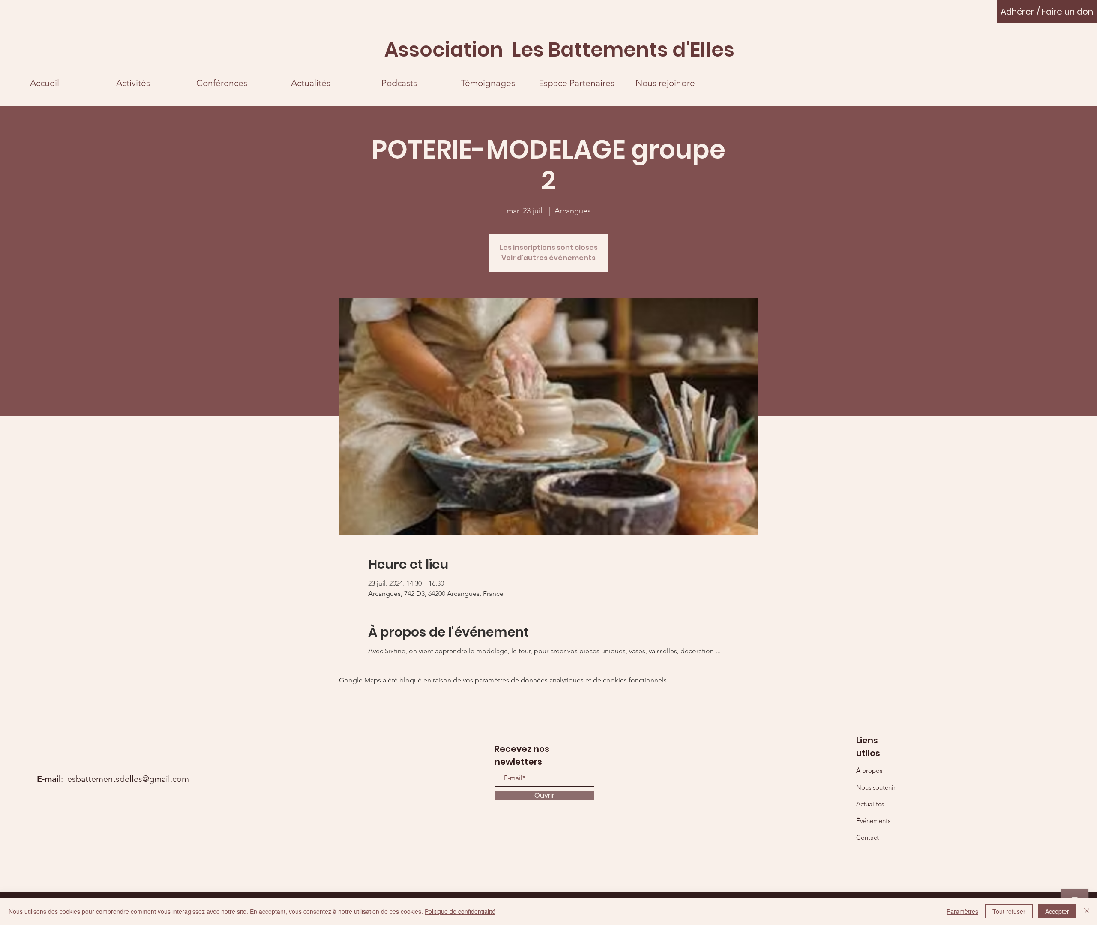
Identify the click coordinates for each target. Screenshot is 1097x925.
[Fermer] (1087, 911)
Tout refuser (1008, 911)
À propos (869, 770)
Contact (867, 837)
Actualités (870, 804)
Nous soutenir (876, 787)
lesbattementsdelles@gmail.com (127, 779)
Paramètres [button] (962, 911)
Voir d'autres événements (548, 258)
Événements (873, 821)
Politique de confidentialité (460, 911)
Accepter (1057, 911)
